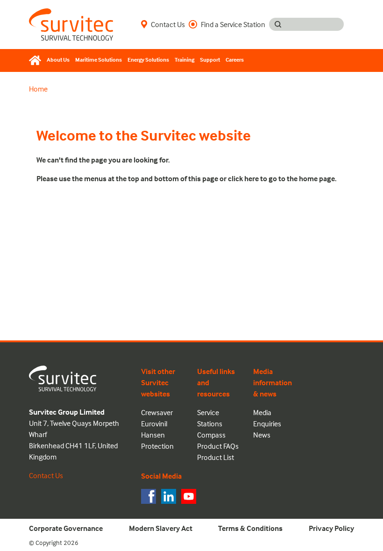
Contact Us (168, 24)
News (261, 434)
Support (210, 59)
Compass (211, 434)
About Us (58, 59)
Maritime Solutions (98, 59)
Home (38, 88)
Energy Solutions (148, 59)
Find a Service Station (233, 24)
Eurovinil (154, 423)
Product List (215, 457)
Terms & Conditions (250, 528)
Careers (235, 59)
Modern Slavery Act (160, 528)
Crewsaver (157, 412)
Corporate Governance (66, 528)
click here (243, 178)
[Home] (36, 60)
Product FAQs (218, 446)
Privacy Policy (331, 528)
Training (184, 59)
